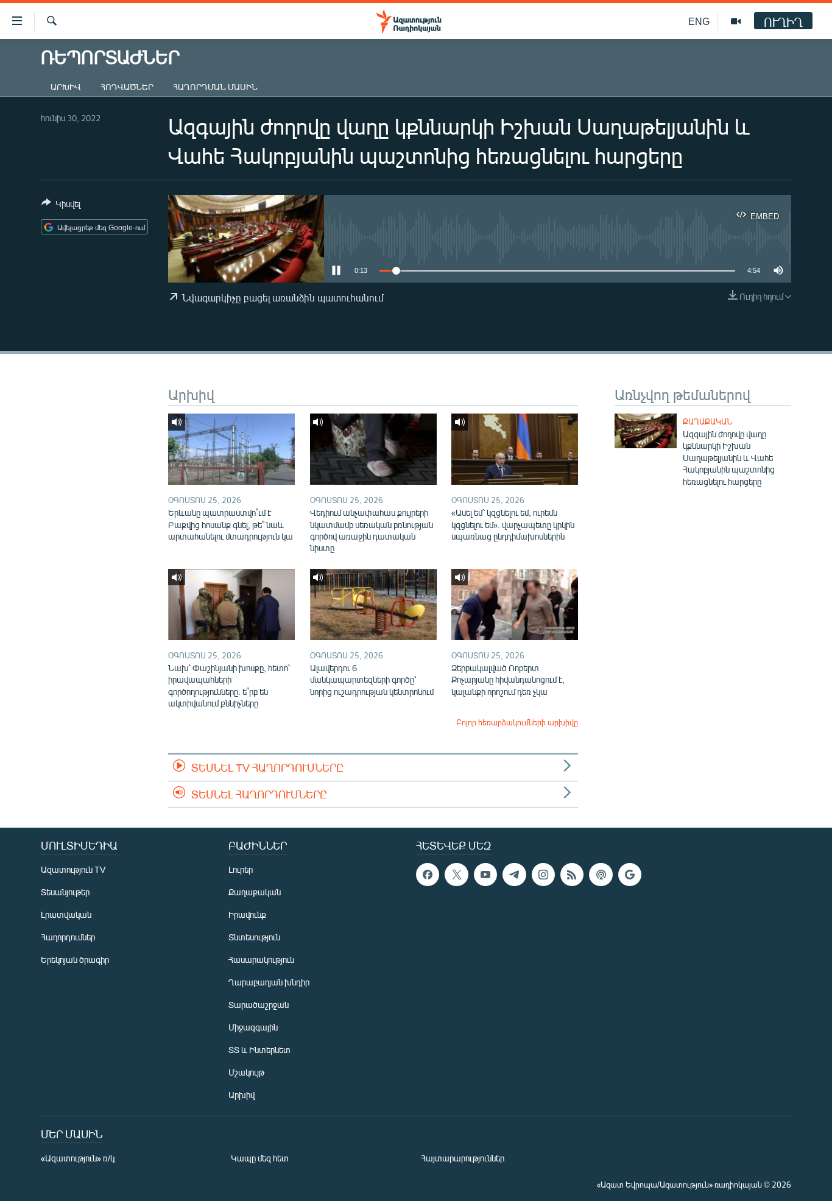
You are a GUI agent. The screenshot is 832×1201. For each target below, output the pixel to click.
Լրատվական (66, 914)
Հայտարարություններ (462, 1158)
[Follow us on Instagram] (543, 874)
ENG (699, 21)
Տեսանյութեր (65, 892)
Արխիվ (66, 87)
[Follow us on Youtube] (485, 874)
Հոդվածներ (126, 87)
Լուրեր (240, 869)
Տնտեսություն (254, 937)
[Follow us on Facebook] (427, 874)
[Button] (60, 206)
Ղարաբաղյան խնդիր (268, 982)
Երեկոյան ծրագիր (75, 959)
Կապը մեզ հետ (260, 1158)
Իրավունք (247, 914)
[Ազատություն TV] (735, 21)
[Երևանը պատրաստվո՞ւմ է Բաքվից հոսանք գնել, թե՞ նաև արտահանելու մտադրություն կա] (231, 449)
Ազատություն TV (73, 869)
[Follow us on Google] (629, 874)
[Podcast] (600, 874)
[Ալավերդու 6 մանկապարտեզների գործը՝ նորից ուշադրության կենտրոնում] (373, 604)
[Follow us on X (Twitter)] (456, 874)
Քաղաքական (707, 421)
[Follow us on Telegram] (514, 874)
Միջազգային (253, 1027)
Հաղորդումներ (68, 937)
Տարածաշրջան (258, 1004)
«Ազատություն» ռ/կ (78, 1158)
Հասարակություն (261, 959)
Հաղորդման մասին (215, 87)
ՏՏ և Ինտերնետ (259, 1049)
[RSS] (571, 874)
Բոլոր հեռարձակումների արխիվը (517, 722)
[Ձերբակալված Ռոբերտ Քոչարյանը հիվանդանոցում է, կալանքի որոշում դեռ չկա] (514, 604)
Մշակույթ (246, 1072)
